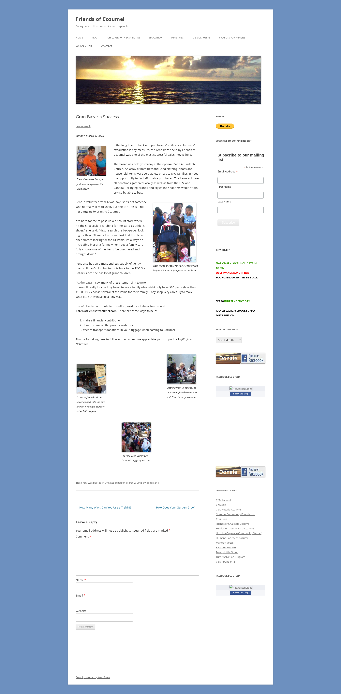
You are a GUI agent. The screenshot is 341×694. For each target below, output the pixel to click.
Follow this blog (240, 393)
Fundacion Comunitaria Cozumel (235, 528)
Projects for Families (232, 37)
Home (79, 37)
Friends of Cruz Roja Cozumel (233, 523)
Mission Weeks (201, 37)
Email (80, 595)
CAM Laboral (223, 500)
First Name (224, 186)
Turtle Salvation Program (230, 557)
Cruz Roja (221, 519)
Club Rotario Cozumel (228, 509)
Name (81, 580)
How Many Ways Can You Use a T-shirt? (103, 507)
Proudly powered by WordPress (93, 677)
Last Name (224, 201)
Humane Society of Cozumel (232, 538)
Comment (83, 536)
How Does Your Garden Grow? (177, 507)
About (95, 37)
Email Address (227, 171)
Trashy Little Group (227, 552)
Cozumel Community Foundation (235, 514)
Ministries (177, 37)
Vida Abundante (225, 561)
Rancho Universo (226, 547)
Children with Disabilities (124, 37)
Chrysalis (221, 505)
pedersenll (152, 482)
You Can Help (84, 46)
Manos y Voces (224, 542)
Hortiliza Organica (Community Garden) (239, 533)
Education (155, 37)
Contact (106, 46)
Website (81, 611)
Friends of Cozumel (101, 18)
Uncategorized (113, 482)
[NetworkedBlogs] (240, 389)
